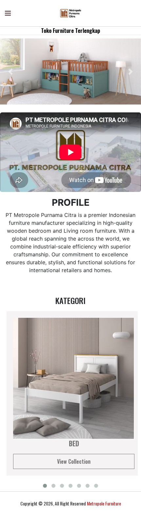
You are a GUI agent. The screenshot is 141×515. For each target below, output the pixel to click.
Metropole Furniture (104, 503)
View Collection (74, 461)
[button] (10, 71)
